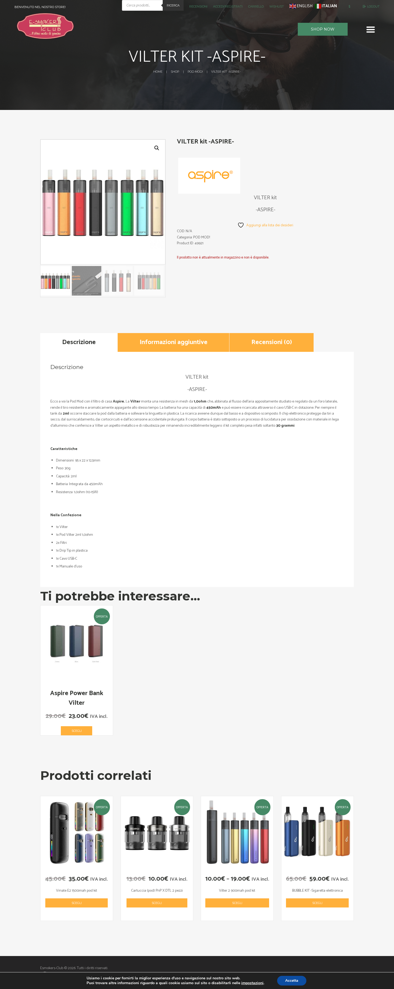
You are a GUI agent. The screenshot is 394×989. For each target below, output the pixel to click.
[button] (157, 148)
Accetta (291, 980)
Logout (373, 6)
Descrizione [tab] (79, 342)
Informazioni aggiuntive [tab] (173, 342)
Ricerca (173, 5)
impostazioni (252, 983)
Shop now (322, 29)
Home (157, 71)
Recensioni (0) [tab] (271, 342)
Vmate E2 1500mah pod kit (76, 891)
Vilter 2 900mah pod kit (237, 891)
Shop (175, 71)
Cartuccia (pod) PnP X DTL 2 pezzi (157, 891)
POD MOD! (195, 71)
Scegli (77, 731)
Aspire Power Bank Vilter (76, 698)
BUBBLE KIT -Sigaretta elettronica (317, 891)
